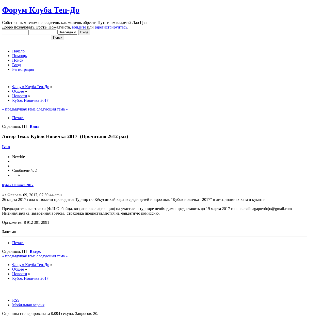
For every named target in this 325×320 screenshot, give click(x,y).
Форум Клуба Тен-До (40, 10)
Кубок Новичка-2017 (18, 185)
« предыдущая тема (19, 109)
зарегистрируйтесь (111, 27)
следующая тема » (52, 109)
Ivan (6, 147)
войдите (79, 27)
